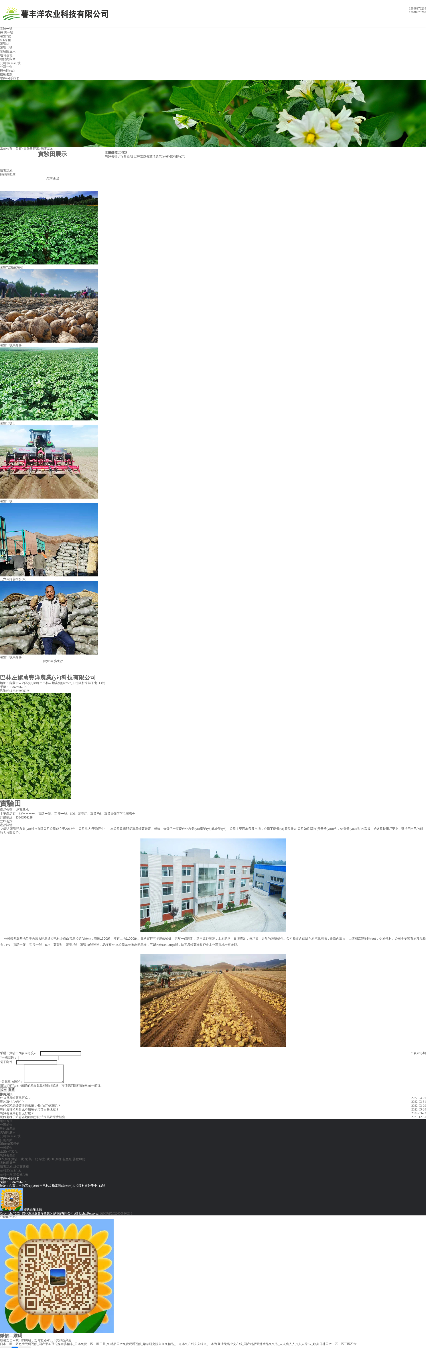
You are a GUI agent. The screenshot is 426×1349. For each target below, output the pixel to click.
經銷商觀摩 (8, 59)
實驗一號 (6, 28)
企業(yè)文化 (9, 1151)
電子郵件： (8, 1062)
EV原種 (5, 1159)
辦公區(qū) (7, 70)
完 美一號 (6, 32)
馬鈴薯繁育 (143, 828)
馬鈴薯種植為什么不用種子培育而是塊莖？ (29, 1109)
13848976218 (8, 1217)
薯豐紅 (4, 43)
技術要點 (6, 74)
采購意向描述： (11, 1081)
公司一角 (6, 67)
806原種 (5, 40)
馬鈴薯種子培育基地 (119, 156)
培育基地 (6, 55)
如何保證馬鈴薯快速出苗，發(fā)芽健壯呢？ (30, 1105)
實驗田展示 (8, 51)
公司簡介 (6, 1124)
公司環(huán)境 (10, 63)
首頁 (19, 148)
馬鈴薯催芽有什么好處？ (17, 1113)
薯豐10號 (6, 47)
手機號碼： (8, 1057)
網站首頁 (6, 1121)
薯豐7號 (5, 36)
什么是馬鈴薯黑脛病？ (15, 1098)
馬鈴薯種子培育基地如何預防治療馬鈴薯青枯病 (32, 1117)
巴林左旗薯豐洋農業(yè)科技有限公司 (159, 156)
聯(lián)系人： (29, 1053)
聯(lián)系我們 (9, 78)
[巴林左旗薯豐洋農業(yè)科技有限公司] (60, 13)
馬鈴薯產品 (8, 1128)
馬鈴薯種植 (195, 945)
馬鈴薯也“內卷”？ (12, 1101)
